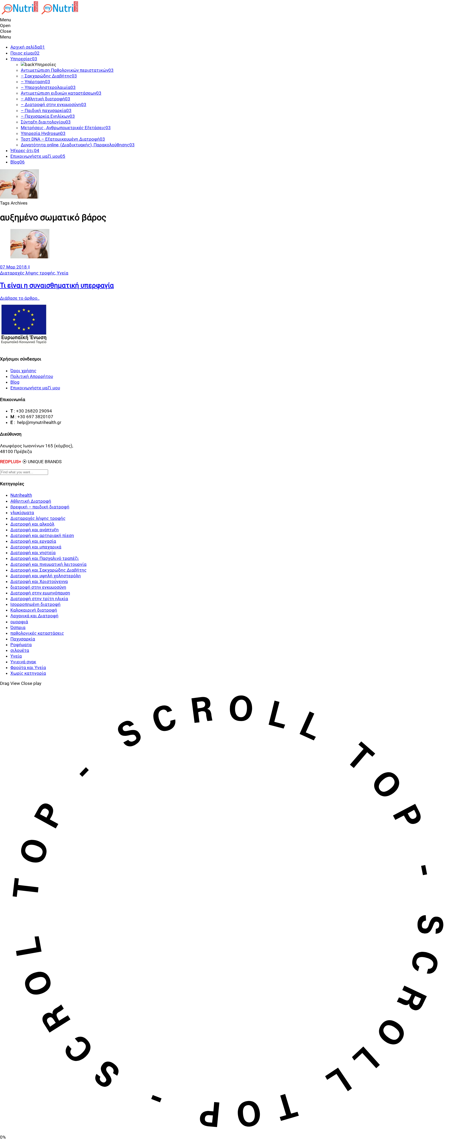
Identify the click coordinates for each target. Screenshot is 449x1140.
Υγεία (62, 273)
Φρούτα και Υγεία (28, 667)
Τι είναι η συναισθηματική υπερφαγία (57, 285)
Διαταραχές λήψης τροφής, (28, 273)
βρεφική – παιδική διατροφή (39, 506)
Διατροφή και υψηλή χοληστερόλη (45, 575)
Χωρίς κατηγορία (28, 673)
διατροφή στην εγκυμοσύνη (38, 587)
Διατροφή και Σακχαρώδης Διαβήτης (48, 570)
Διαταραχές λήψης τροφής (37, 518)
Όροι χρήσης (23, 370)
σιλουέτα (19, 650)
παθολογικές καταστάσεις (37, 633)
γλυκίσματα (22, 512)
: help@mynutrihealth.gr (37, 422)
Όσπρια (17, 627)
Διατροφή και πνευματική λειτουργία (48, 564)
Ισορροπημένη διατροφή (35, 604)
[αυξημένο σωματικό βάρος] (29, 256)
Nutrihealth (21, 495)
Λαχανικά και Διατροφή (34, 615)
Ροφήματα (21, 644)
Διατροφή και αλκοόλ (32, 524)
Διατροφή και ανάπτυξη (34, 529)
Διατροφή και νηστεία (33, 552)
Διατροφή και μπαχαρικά (35, 546)
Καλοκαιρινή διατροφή (33, 610)
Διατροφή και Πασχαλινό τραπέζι (44, 558)
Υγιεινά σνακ (23, 661)
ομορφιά (19, 621)
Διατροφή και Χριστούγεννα (39, 581)
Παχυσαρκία (22, 638)
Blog (14, 382)
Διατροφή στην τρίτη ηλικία (39, 598)
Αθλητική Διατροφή (30, 501)
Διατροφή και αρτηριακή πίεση (42, 535)
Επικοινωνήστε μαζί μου (35, 387)
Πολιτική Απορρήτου (31, 376)
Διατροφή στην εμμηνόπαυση (40, 592)
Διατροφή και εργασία (33, 541)
